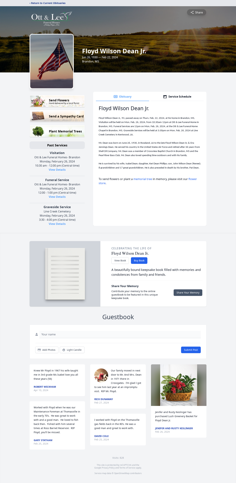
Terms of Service (127, 467)
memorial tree (142, 179)
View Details (57, 170)
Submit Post (191, 349)
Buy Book (139, 260)
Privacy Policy (108, 467)
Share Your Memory (188, 292)
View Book (120, 260)
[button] (178, 385)
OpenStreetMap (121, 473)
